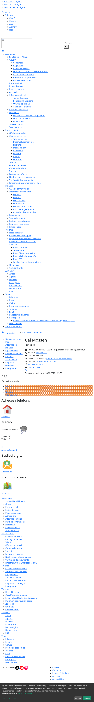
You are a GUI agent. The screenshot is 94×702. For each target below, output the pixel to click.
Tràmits (8, 542)
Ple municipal (11, 507)
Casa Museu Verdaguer (16, 595)
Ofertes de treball (13, 545)
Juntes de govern (13, 510)
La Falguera (10, 624)
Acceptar (87, 698)
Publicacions (11, 395)
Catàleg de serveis (13, 539)
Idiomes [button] (9, 15)
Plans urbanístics (13, 513)
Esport (8, 642)
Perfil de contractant (14, 521)
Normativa (10, 524)
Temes (4, 636)
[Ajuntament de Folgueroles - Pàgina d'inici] (16, 43)
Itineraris (9, 603)
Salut (7, 653)
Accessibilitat (58, 679)
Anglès (12, 24)
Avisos (8, 389)
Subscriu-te (6, 471)
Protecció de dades (61, 673)
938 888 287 (41, 352)
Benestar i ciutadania (15, 656)
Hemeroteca (11, 630)
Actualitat (5, 612)
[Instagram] (26, 667)
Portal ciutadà (7, 533)
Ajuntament (6, 498)
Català (12, 18)
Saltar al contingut (12, 4)
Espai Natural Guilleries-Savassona (21, 598)
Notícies (9, 392)
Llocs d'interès (12, 592)
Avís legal (56, 676)
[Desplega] (17, 333)
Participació (10, 659)
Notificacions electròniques (18, 557)
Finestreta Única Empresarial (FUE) (21, 562)
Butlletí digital (11, 627)
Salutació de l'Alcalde (15, 501)
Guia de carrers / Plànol (16, 568)
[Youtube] (22, 667)
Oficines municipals (14, 536)
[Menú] (2, 51)
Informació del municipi (16, 571)
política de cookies (25, 693)
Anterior (5, 450)
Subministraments (14, 353)
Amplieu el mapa (35, 364)
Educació (9, 639)
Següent (13, 450)
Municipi (11, 333)
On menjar (10, 606)
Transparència (12, 530)
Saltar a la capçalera (13, 1)
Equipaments (11, 350)
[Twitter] (17, 667)
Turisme (5, 589)
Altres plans (10, 516)
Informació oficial (13, 518)
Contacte (5, 12)
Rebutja (78, 698)
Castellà (13, 21)
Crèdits (55, 667)
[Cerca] (66, 47)
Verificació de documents (17, 560)
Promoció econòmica (15, 647)
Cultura (8, 645)
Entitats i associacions (15, 580)
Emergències (11, 368)
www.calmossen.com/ (47, 361)
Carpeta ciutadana (13, 548)
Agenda (8, 386)
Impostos (9, 551)
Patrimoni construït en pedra (18, 601)
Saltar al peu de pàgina (14, 7)
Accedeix (5, 416)
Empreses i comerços (32, 332)
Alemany (13, 27)
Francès (13, 29)
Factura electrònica (14, 554)
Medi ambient (11, 662)
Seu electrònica (12, 527)
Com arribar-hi (34, 367)
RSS (7, 633)
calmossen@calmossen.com (59, 358)
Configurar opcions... (10, 698)
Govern (8, 504)
